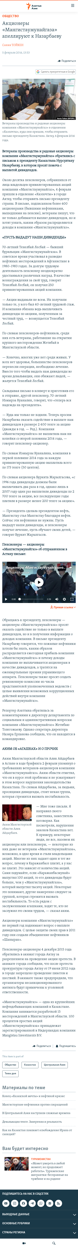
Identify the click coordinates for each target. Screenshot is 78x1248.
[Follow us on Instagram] (14, 1203)
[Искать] (54, 1243)
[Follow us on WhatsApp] (40, 1203)
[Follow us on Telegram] (32, 1203)
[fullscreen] (72, 599)
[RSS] (58, 1203)
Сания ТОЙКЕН (12, 45)
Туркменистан (41, 1159)
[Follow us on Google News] (49, 1203)
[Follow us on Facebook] (23, 1203)
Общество (10, 16)
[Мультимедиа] (24, 1243)
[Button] (67, 61)
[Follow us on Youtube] (5, 1203)
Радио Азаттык (19, 572)
